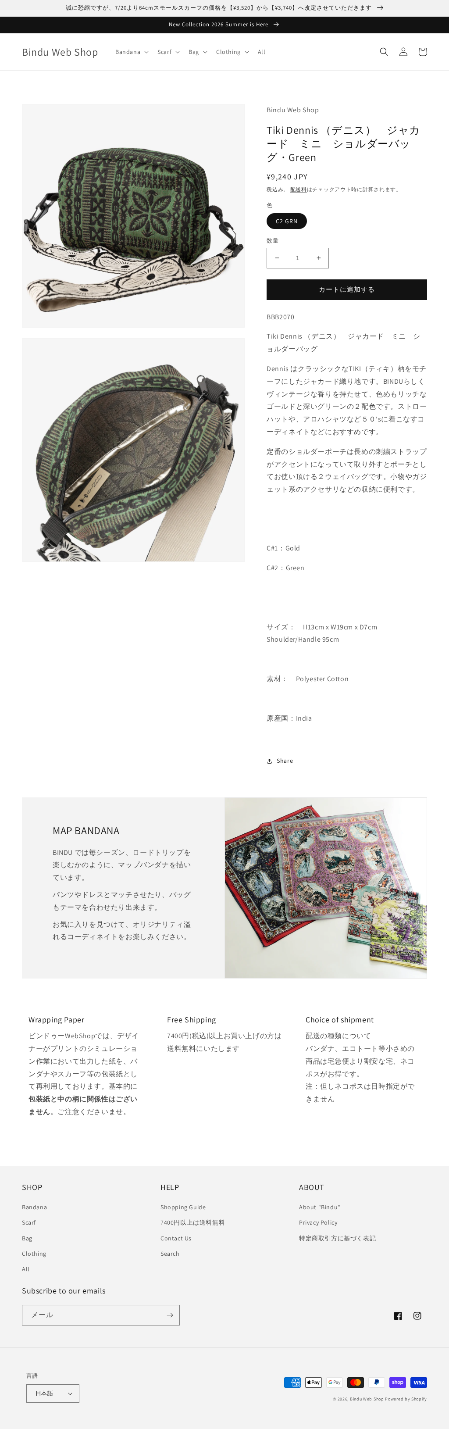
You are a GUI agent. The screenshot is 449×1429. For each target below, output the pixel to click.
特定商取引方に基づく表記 (337, 1238)
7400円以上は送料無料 (192, 1222)
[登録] (169, 1315)
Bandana (34, 1207)
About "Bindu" (320, 1207)
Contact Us (176, 1238)
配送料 (298, 189)
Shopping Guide (183, 1207)
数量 (272, 240)
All (26, 1269)
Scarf (29, 1222)
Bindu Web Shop (367, 1399)
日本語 (44, 1393)
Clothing (34, 1254)
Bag (27, 1238)
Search (170, 1254)
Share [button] (285, 761)
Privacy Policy (318, 1222)
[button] (131, 52)
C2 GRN (287, 221)
